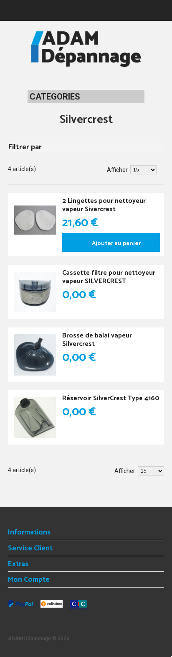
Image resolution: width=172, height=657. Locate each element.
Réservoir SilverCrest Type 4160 (110, 398)
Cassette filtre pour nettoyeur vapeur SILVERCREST (108, 277)
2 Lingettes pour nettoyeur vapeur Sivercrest (104, 205)
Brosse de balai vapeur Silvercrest (97, 340)
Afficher (117, 169)
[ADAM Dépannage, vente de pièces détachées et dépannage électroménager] (86, 49)
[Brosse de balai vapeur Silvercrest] (35, 355)
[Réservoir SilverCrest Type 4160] (35, 417)
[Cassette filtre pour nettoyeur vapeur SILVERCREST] (35, 292)
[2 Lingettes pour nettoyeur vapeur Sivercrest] (35, 220)
